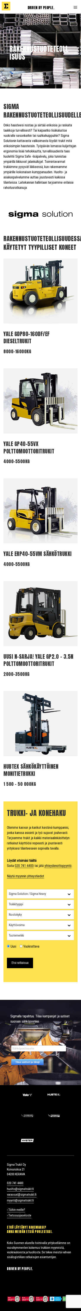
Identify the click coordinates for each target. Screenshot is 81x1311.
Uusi (13, 946)
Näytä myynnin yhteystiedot (25, 876)
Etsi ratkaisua (20, 963)
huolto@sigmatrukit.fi (20, 1189)
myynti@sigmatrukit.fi (20, 1200)
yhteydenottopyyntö (57, 866)
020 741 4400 (24, 866)
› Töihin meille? (16, 1210)
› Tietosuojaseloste (19, 1215)
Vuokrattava (30, 946)
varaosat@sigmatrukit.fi (22, 1195)
